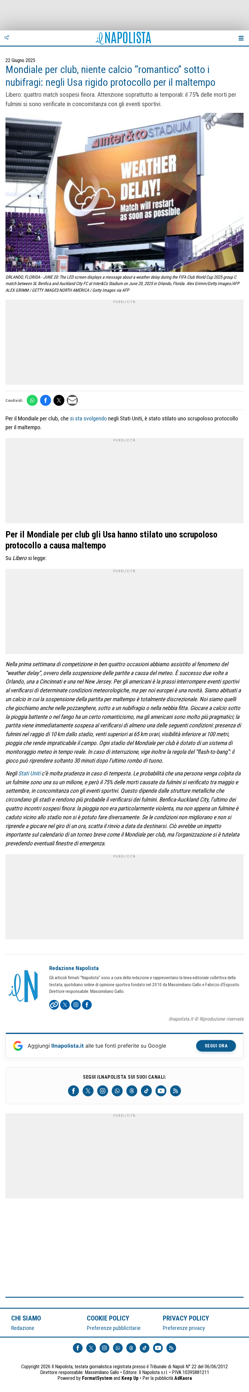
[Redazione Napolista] (23, 987)
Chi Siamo (26, 1318)
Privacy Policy (186, 1318)
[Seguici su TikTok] (146, 1090)
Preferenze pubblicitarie (114, 1328)
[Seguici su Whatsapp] (117, 1090)
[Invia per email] (72, 400)
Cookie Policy (108, 1318)
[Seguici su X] (88, 1090)
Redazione (22, 1328)
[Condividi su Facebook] (45, 400)
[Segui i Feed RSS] (175, 1090)
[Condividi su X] (58, 400)
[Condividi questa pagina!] (6, 38)
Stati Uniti (29, 773)
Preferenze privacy (184, 1328)
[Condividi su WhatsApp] (32, 400)
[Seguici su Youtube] (160, 1090)
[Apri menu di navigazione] (241, 38)
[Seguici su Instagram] (102, 1090)
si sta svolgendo (88, 418)
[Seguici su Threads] (131, 1090)
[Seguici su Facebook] (73, 1090)
